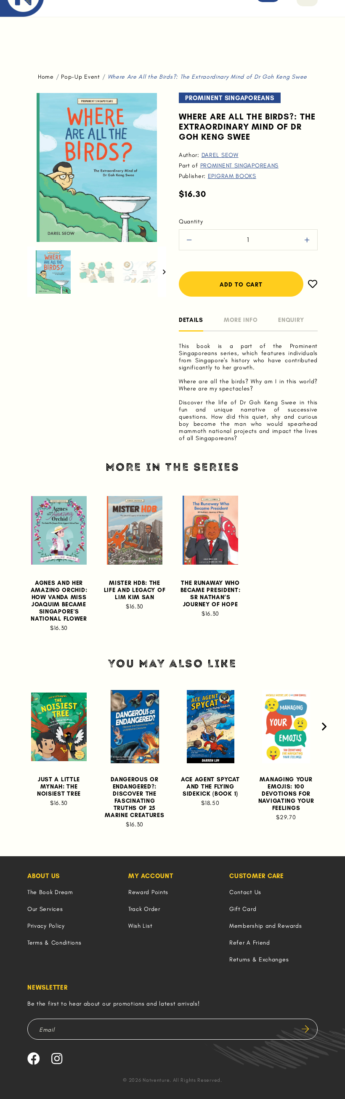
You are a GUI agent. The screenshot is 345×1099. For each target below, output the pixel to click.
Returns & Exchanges (259, 959)
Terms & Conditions (54, 942)
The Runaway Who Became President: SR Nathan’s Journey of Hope (210, 593)
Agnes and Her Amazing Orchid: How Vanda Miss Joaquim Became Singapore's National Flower (59, 600)
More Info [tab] (240, 320)
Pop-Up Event (80, 76)
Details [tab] (191, 320)
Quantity (191, 221)
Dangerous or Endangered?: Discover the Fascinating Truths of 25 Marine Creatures (134, 797)
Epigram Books (232, 176)
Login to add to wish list (310, 284)
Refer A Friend (249, 942)
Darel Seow (220, 155)
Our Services (45, 909)
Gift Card (242, 909)
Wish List (140, 925)
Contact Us (245, 892)
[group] (53, 272)
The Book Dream (50, 892)
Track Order (144, 909)
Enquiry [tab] (291, 320)
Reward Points (148, 892)
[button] (31, 272)
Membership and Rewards (265, 925)
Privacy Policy (46, 925)
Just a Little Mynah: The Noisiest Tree (59, 786)
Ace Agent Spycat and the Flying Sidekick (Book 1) (210, 786)
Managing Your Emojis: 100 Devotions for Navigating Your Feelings (286, 794)
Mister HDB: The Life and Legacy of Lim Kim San (135, 590)
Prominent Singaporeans (239, 165)
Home (46, 76)
